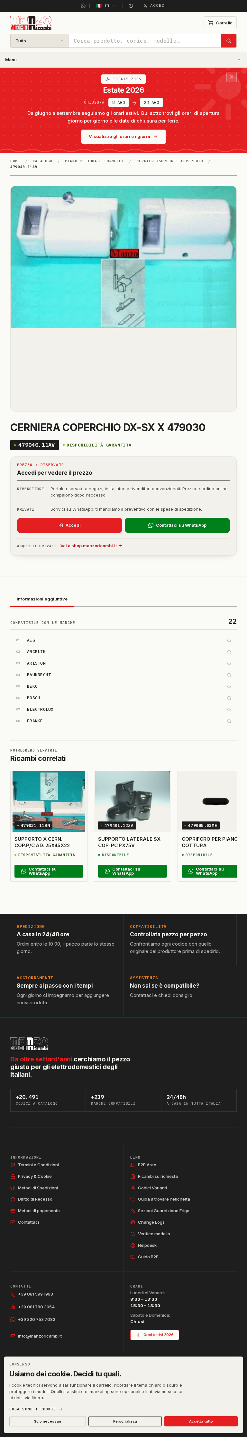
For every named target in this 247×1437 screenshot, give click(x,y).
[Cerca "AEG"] (229, 640)
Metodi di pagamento (39, 1210)
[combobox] (145, 40)
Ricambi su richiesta (158, 1176)
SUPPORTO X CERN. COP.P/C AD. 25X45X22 (42, 842)
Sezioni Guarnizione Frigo (163, 1210)
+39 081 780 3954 (36, 1306)
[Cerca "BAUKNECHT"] (229, 675)
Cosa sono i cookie (32, 1409)
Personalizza (125, 1421)
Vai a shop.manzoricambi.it (88, 545)
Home (15, 161)
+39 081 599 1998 (35, 1294)
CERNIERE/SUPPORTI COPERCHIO (170, 161)
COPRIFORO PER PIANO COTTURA (210, 842)
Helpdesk (147, 1245)
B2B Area (147, 1164)
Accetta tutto (201, 1421)
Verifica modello (154, 1233)
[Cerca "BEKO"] (229, 686)
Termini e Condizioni (38, 1164)
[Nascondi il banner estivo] (231, 77)
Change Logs (151, 1222)
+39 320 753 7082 (36, 1319)
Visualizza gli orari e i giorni (119, 136)
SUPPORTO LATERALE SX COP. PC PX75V (129, 842)
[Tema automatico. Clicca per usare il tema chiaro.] (131, 6)
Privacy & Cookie (35, 1176)
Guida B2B (148, 1256)
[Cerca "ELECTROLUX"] (229, 709)
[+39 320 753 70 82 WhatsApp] (83, 6)
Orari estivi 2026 (158, 1334)
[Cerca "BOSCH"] (229, 698)
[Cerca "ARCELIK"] (229, 652)
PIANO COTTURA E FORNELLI (94, 161)
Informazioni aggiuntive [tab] (42, 598)
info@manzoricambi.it (40, 1336)
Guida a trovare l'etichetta (164, 1199)
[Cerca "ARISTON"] (229, 663)
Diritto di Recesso (35, 1199)
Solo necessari (47, 1421)
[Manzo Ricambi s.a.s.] (29, 1043)
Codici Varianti (152, 1187)
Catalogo (42, 161)
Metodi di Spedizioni (38, 1187)
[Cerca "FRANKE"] (229, 721)
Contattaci (28, 1222)
